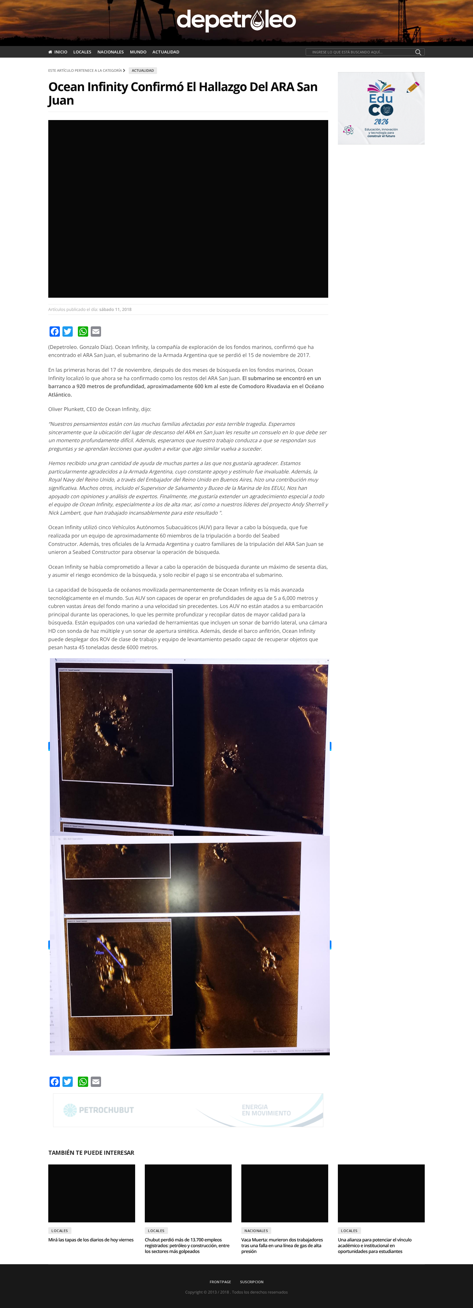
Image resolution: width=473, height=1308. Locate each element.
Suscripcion (252, 1281)
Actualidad (166, 52)
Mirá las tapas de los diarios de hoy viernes (91, 1240)
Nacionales (110, 52)
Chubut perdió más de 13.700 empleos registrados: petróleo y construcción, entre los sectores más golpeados (187, 1246)
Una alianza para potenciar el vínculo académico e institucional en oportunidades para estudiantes (375, 1246)
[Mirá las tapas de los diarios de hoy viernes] (91, 1193)
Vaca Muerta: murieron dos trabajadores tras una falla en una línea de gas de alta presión (282, 1246)
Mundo (138, 52)
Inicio (60, 52)
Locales (82, 52)
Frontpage (220, 1281)
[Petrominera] (188, 1110)
